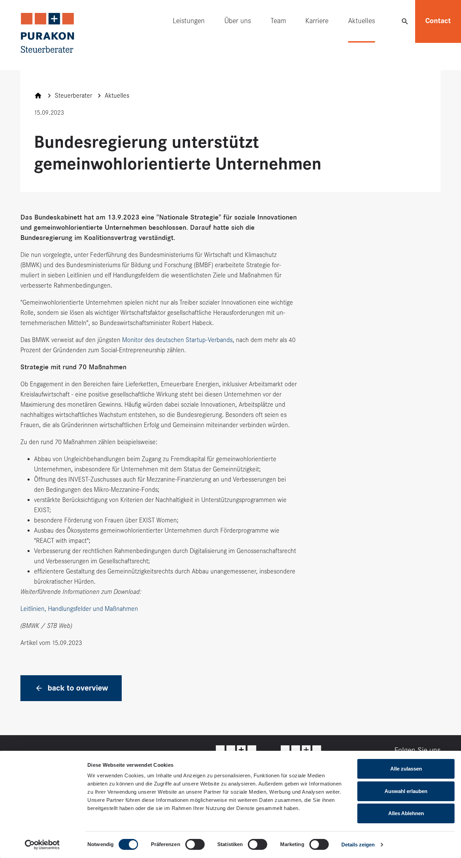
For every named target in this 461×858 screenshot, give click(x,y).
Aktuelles (361, 20)
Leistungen (189, 20)
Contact (438, 20)
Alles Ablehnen (406, 813)
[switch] (195, 844)
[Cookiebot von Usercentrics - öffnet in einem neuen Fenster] (42, 845)
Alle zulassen (406, 769)
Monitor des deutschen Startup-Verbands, (178, 340)
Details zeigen (358, 844)
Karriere (316, 20)
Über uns (237, 20)
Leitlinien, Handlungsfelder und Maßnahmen (79, 609)
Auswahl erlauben (406, 791)
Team (278, 20)
